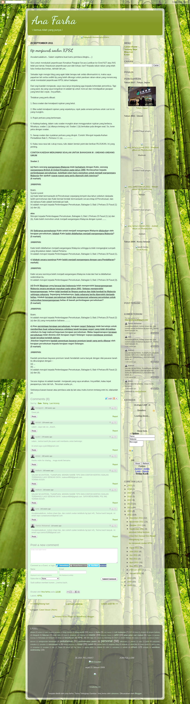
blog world (79, 632)
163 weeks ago (48, 470)
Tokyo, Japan (142, 108)
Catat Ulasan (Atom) (48, 610)
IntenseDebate (140, 392)
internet (83, 635)
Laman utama (74, 603)
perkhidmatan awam (87, 641)
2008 (129, 585)
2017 (129, 493)
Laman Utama (130, 47)
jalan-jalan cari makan (133, 635)
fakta (136, 632)
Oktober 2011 (135, 525)
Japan (149, 635)
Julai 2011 (134, 551)
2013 (129, 507)
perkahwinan (66, 641)
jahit (116, 635)
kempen (52, 638)
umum (134, 647)
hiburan (45, 635)
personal (107, 641)
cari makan (107, 632)
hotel (65, 635)
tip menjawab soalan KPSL (140, 543)
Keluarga (41, 638)
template (46, 647)
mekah (99, 638)
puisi (147, 641)
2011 (129, 515)
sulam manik (144, 644)
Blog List (128, 52)
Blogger (138, 693)
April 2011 (134, 563)
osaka (136, 638)
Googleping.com (95, 687)
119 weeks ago (56, 526)
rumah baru (101, 644)
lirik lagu (90, 638)
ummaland (115, 647)
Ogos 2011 (134, 548)
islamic (92, 635)
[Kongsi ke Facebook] (76, 591)
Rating (45, 403)
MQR (116, 638)
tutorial (99, 647)
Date (40, 403)
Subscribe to (35, 579)
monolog (107, 638)
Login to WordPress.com (78, 565)
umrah (125, 647)
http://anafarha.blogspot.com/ (136, 320)
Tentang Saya (130, 49)
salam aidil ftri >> (109, 603)
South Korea (141, 250)
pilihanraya (123, 641)
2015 (129, 500)
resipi (80, 644)
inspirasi (73, 635)
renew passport (69, 644)
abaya (32, 632)
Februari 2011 (135, 570)
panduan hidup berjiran (139, 532)
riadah (90, 644)
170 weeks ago (47, 437)
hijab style (57, 635)
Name (32, 569)
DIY (130, 632)
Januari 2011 (135, 573)
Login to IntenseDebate (62, 565)
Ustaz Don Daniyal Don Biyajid (142, 536)
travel (68, 647)
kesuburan (69, 638)
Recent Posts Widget (153, 307)
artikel (40, 632)
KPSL (39, 596)
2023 (129, 485)
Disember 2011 (136, 518)
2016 (129, 496)
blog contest (67, 632)
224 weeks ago (47, 422)
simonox (115, 693)
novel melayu (126, 638)
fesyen (143, 632)
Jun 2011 (133, 555)
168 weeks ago (47, 456)
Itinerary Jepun (106, 635)
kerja (60, 638)
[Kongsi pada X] (73, 591)
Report (115, 416)
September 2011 (137, 529)
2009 (129, 582)
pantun (144, 638)
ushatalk (146, 647)
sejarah (124, 644)
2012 (129, 511)
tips (53, 647)
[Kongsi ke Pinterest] (78, 591)
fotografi (36, 635)
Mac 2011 (134, 566)
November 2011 (136, 522)
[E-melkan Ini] (68, 591)
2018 (129, 489)
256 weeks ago (50, 408)
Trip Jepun (77, 647)
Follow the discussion (115, 398)
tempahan (36, 647)
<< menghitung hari (39, 603)
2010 (129, 578)
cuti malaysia (120, 632)
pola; (140, 641)
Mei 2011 (133, 559)
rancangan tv (54, 644)
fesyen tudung (154, 632)
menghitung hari (136, 540)
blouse (91, 632)
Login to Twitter (93, 565)
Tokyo (60, 647)
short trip (133, 644)
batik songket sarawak (52, 632)
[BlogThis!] (70, 591)
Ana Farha (54, 20)
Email (61, 569)
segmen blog (114, 644)
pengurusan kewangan (48, 641)
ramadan (43, 644)
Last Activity (55, 403)
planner (133, 641)
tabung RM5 (155, 644)
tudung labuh (89, 647)
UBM (107, 647)
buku (98, 632)
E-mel (126, 55)
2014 (129, 504)
